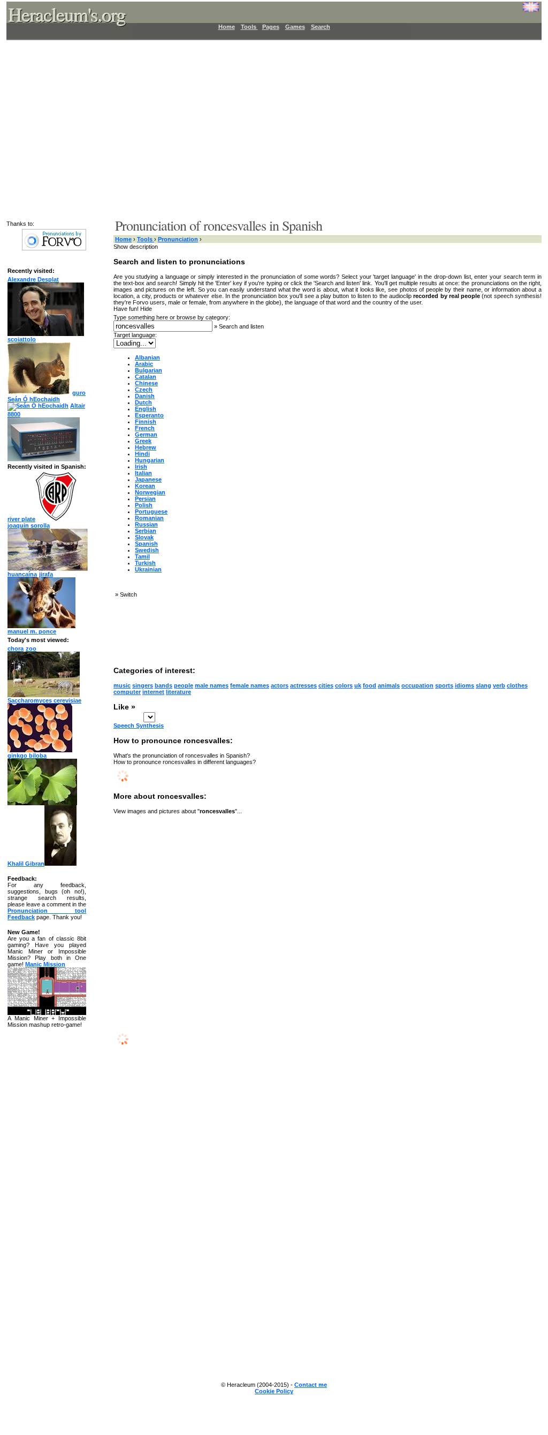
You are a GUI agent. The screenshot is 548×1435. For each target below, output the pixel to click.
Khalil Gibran (25, 863)
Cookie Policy (274, 1391)
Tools (249, 27)
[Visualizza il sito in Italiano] (522, 10)
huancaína (22, 574)
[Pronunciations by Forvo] (54, 248)
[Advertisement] (267, 128)
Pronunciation (178, 239)
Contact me (310, 1384)
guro (79, 393)
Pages (270, 27)
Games (295, 27)
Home (226, 27)
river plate (21, 519)
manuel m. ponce (31, 631)
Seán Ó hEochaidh (33, 399)
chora (15, 648)
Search (320, 27)
